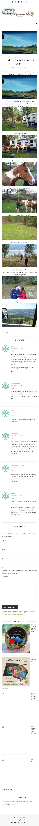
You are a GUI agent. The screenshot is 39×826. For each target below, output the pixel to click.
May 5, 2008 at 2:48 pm (16, 413)
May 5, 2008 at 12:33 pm (17, 385)
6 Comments (23, 68)
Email (4, 549)
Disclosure (5, 801)
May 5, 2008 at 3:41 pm (16, 435)
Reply (13, 351)
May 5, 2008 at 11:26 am (17, 348)
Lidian (13, 346)
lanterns (14, 433)
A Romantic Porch (17, 466)
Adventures (19, 57)
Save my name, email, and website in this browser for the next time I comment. (19, 572)
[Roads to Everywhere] (19, 12)
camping (5, 332)
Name (4, 540)
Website (4, 559)
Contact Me (27, 820)
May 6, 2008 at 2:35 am (16, 495)
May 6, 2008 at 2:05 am (16, 468)
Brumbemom (15, 383)
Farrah (13, 493)
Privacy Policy (19, 820)
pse (12, 411)
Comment (5, 577)
